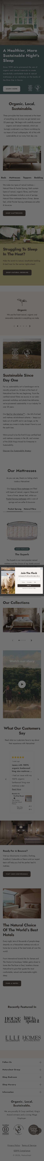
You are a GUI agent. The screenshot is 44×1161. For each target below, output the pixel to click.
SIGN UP (29, 585)
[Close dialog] (41, 568)
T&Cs (34, 588)
